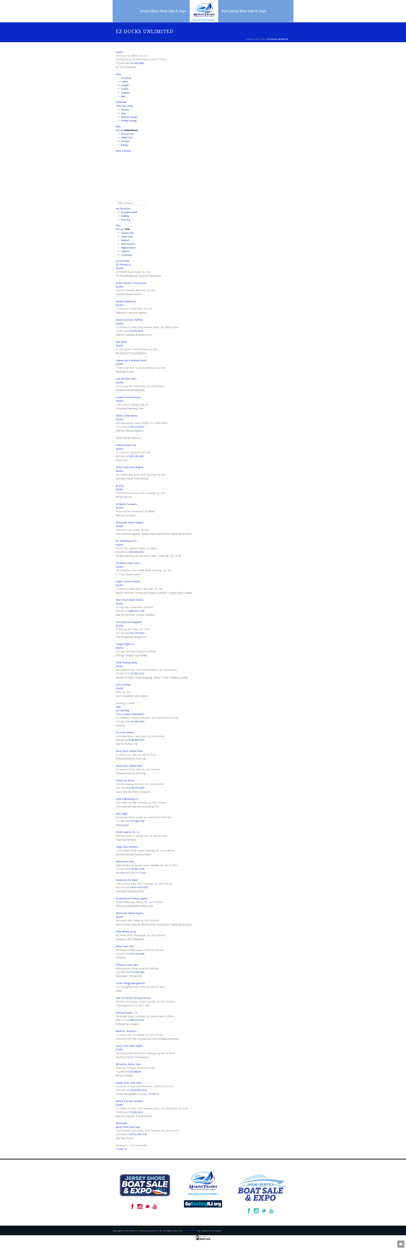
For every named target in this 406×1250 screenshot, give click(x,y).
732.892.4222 (136, 330)
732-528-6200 (137, 972)
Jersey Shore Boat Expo (128, 1126)
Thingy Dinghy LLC (125, 644)
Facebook (126, 77)
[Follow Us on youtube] (154, 1206)
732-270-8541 (137, 426)
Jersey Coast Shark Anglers (129, 467)
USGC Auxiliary (123, 684)
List (117, 260)
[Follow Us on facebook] (132, 1206)
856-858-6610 (137, 551)
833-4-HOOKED (140, 887)
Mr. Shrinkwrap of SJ (126, 540)
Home (249, 39)
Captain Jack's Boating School (131, 360)
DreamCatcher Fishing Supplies (132, 898)
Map (123, 113)
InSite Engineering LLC (127, 798)
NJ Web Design (190, 1231)
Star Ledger (122, 813)
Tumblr (124, 88)
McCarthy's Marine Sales (128, 1064)
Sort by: (127, 130)
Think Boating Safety (126, 662)
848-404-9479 (137, 739)
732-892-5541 (137, 673)
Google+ (125, 85)
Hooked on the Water (127, 880)
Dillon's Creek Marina (127, 415)
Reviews (125, 109)
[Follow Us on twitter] (147, 1206)
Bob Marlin (121, 341)
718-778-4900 (137, 787)
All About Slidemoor (126, 301)
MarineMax (121, 1123)
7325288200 (134, 1071)
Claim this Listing (124, 105)
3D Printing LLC (124, 264)
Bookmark (121, 102)
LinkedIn (125, 92)
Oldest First (127, 137)
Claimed (125, 251)
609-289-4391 (137, 456)
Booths (119, 52)
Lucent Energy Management (130, 983)
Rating (124, 144)
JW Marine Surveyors (126, 504)
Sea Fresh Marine (125, 732)
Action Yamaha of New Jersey (131, 282)
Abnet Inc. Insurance (126, 1031)
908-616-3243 (137, 1019)
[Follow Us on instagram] (139, 1206)
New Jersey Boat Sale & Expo (243, 11)
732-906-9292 (137, 721)
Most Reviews (128, 243)
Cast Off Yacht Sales (126, 378)
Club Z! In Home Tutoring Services (133, 997)
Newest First (127, 133)
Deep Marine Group (126, 931)
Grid (122, 260)
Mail (123, 96)
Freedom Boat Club (126, 445)
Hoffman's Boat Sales (127, 964)
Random (125, 141)
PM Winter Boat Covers (128, 563)
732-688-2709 (137, 821)
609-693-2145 (137, 610)
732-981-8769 (137, 868)
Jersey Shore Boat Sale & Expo (163, 11)
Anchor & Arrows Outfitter (129, 319)
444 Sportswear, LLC (126, 1012)
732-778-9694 (137, 633)
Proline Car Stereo (125, 780)
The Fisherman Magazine (129, 621)
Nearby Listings (129, 120)
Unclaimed (126, 254)
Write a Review (123, 150)
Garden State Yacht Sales (129, 1082)
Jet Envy (120, 485)
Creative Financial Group (128, 397)
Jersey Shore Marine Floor (129, 751)
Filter (118, 126)
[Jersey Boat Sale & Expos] (204, 11)
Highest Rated (128, 247)
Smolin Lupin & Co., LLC (128, 831)
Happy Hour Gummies (127, 846)
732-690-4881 (137, 63)
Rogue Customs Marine (128, 581)
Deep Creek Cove (125, 946)
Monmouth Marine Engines (130, 522)
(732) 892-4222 (139, 1090)
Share (119, 74)
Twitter (124, 81)
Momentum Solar (125, 861)
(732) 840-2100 (139, 1134)
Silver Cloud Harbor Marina (129, 599)
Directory (259, 39)
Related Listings (129, 116)
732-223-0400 (137, 953)
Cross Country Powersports (130, 714)
